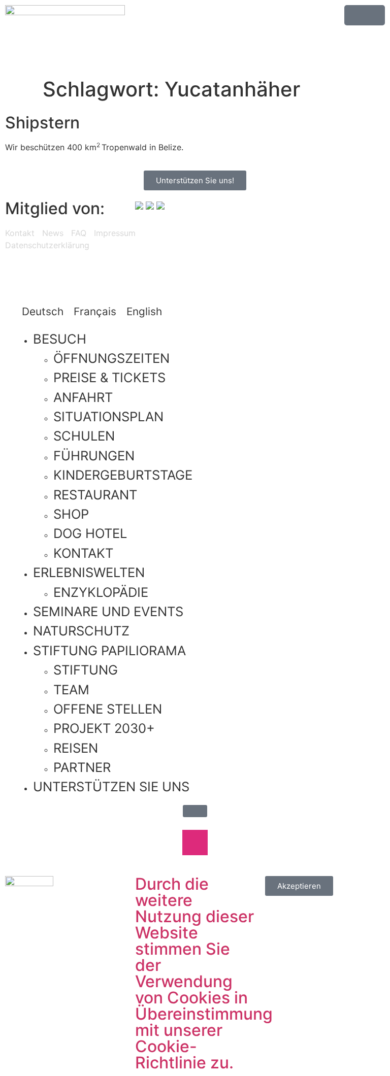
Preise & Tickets (109, 377)
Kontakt (20, 233)
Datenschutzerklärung (47, 245)
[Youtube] (268, 241)
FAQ (78, 233)
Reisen (75, 748)
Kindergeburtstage (122, 475)
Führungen (94, 455)
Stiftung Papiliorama (109, 650)
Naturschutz (81, 630)
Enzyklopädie (100, 592)
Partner (82, 767)
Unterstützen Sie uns (111, 786)
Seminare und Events (108, 611)
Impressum (115, 233)
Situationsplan (108, 416)
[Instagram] (240, 241)
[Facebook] (162, 842)
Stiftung (85, 670)
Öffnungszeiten (111, 358)
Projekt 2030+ (104, 728)
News (52, 233)
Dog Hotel (90, 533)
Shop (71, 514)
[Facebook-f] (212, 241)
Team (71, 689)
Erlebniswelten (89, 572)
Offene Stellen (107, 709)
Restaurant (95, 494)
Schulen (84, 436)
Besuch (59, 339)
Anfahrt (83, 397)
